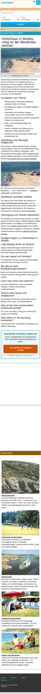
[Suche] (34, 1)
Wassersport (7, 577)
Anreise (4, 17)
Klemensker (30, 211)
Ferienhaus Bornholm (8, 33)
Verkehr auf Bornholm (19, 226)
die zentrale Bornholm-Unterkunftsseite (22, 159)
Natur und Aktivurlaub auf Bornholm (14, 203)
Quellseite (34, 191)
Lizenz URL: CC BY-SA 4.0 (11, 193)
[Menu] (38, 2)
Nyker (18, 229)
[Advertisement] (20, 383)
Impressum (13, 677)
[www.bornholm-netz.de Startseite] (7, 2)
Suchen (20, 24)
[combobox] (20, 13)
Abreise (24, 17)
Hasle (18, 154)
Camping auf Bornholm (11, 619)
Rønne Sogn (34, 154)
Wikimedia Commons (17, 75)
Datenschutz (4, 680)
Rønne (3, 208)
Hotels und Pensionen (11, 655)
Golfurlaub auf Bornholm (12, 537)
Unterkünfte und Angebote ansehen (20, 349)
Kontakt (23, 677)
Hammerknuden (8, 496)
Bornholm (3, 677)
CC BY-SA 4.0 (25, 75)
